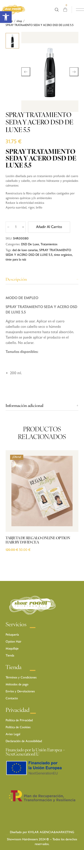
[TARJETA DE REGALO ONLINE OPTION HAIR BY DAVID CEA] (42, 491)
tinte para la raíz (16, 260)
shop (19, 21)
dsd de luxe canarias (25, 250)
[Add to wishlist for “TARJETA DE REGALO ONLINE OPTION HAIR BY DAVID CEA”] (70, 513)
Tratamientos (49, 244)
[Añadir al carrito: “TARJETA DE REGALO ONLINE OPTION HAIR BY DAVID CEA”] (70, 522)
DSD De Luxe (30, 244)
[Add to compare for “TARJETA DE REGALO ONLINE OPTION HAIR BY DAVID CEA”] (70, 504)
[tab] (42, 280)
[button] (6, 17)
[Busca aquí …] (57, 10)
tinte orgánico (63, 255)
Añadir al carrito (49, 227)
